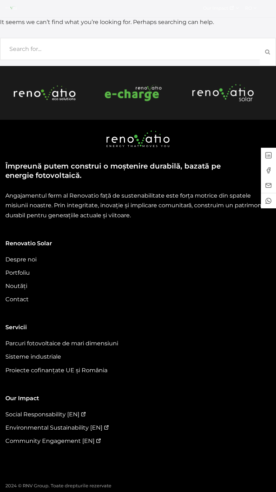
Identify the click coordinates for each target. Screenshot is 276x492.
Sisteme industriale (33, 356)
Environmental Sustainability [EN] (53, 427)
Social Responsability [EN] (42, 414)
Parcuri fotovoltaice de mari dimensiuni (61, 343)
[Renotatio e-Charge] (133, 93)
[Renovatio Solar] (223, 93)
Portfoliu (17, 272)
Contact (17, 299)
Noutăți (16, 286)
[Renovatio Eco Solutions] (44, 93)
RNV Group (36, 485)
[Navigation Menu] (267, 8)
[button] (237, 8)
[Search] (268, 52)
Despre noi (21, 259)
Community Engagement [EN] (50, 440)
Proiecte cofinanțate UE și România (56, 370)
